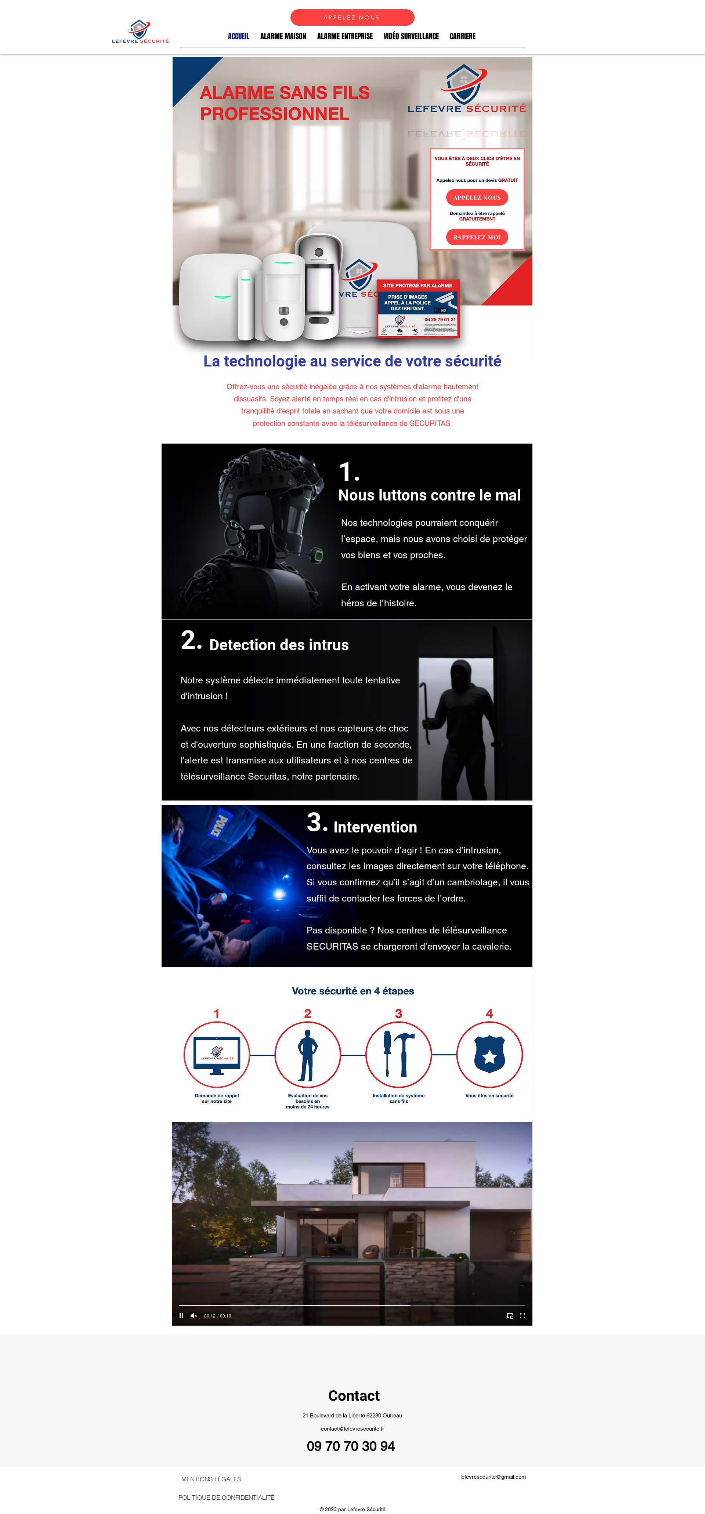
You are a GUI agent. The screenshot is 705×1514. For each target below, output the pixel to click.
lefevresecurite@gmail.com (493, 1477)
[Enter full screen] (522, 1315)
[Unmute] (194, 1315)
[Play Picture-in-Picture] (510, 1315)
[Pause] (181, 1315)
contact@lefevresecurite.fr (352, 1429)
